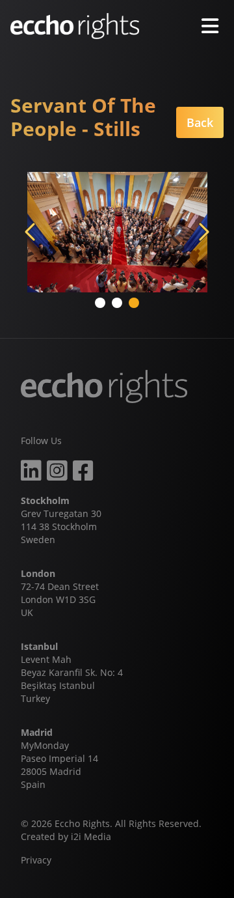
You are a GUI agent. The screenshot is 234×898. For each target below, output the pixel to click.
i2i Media (91, 836)
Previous (31, 232)
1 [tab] (101, 304)
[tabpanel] (117, 232)
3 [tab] (135, 304)
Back (200, 122)
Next (203, 232)
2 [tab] (118, 304)
